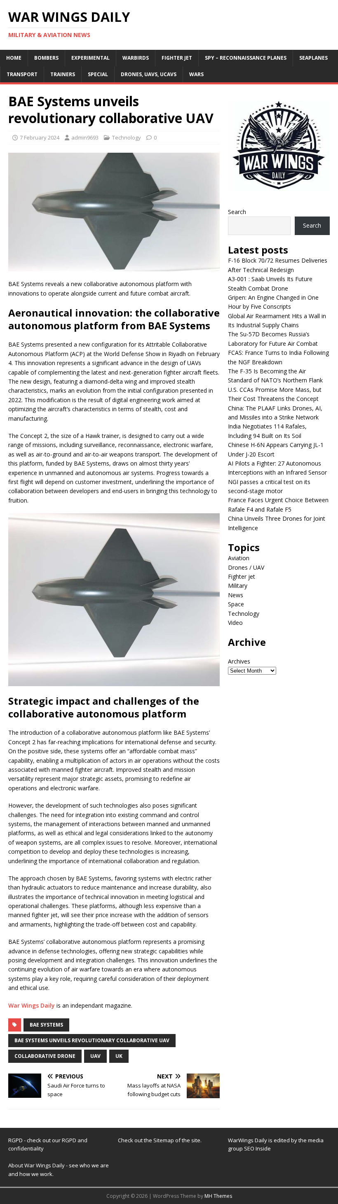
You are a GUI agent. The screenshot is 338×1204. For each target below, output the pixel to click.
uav (95, 1056)
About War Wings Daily (36, 1165)
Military (237, 585)
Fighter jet (177, 57)
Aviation (238, 558)
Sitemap (164, 1140)
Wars (196, 74)
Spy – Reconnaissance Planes (245, 57)
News (235, 595)
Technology (126, 137)
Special (98, 74)
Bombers (46, 57)
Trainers (62, 74)
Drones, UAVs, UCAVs (148, 74)
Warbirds (135, 57)
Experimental (90, 57)
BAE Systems (46, 1024)
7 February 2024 (39, 137)
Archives (239, 661)
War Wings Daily (31, 1005)
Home (13, 57)
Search (237, 212)
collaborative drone (44, 1056)
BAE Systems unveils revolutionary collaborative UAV (91, 1040)
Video (235, 622)
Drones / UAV (246, 567)
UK (118, 1056)
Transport (22, 74)
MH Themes (218, 1195)
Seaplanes (313, 57)
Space (236, 604)
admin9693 (85, 137)
